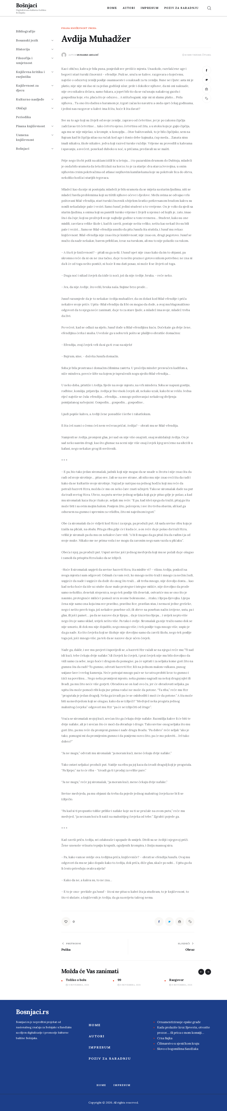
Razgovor (125, 980)
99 (68, 980)
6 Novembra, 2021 (79, 984)
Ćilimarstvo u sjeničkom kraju (178, 1043)
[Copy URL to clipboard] (206, 98)
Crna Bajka (164, 1038)
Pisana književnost (74, 28)
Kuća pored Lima (182, 980)
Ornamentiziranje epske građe (179, 1022)
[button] (201, 972)
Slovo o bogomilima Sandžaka (177, 1049)
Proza (92, 28)
